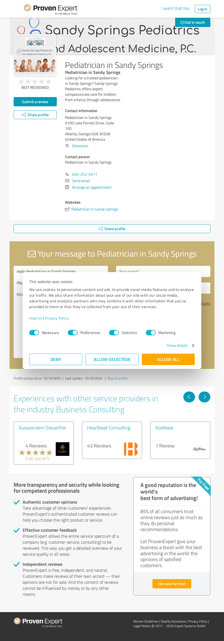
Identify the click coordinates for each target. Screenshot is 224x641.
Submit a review (35, 101)
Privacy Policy (57, 318)
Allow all (168, 359)
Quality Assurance (173, 621)
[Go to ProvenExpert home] (50, 10)
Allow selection (112, 359)
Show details (177, 345)
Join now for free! (172, 583)
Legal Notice (141, 626)
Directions (80, 145)
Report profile (117, 378)
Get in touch (194, 22)
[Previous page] (189, 397)
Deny (56, 359)
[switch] (73, 332)
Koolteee (164, 427)
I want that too (175, 8)
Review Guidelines (145, 621)
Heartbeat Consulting (108, 427)
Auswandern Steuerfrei (42, 427)
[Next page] (204, 397)
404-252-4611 (84, 174)
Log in (202, 8)
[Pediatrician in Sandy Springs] (34, 55)
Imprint (35, 318)
